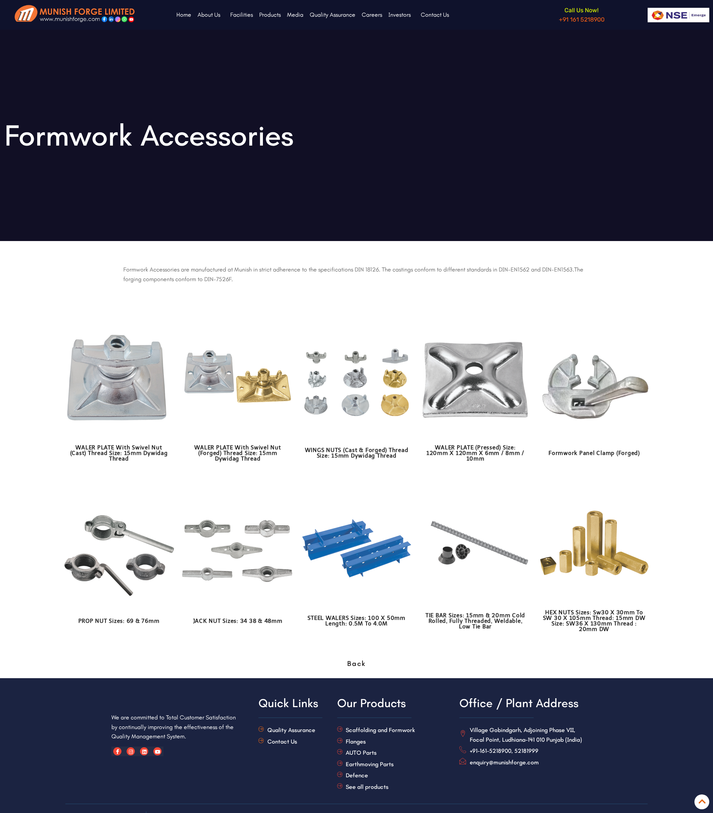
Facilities (241, 14)
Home (183, 14)
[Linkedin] (144, 751)
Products (270, 14)
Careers (372, 14)
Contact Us (435, 14)
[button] (211, 14)
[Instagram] (131, 751)
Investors (399, 14)
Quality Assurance (332, 14)
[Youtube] (157, 751)
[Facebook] (117, 751)
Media (295, 14)
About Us (209, 14)
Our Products (371, 703)
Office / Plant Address (519, 703)
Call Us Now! (581, 10)
